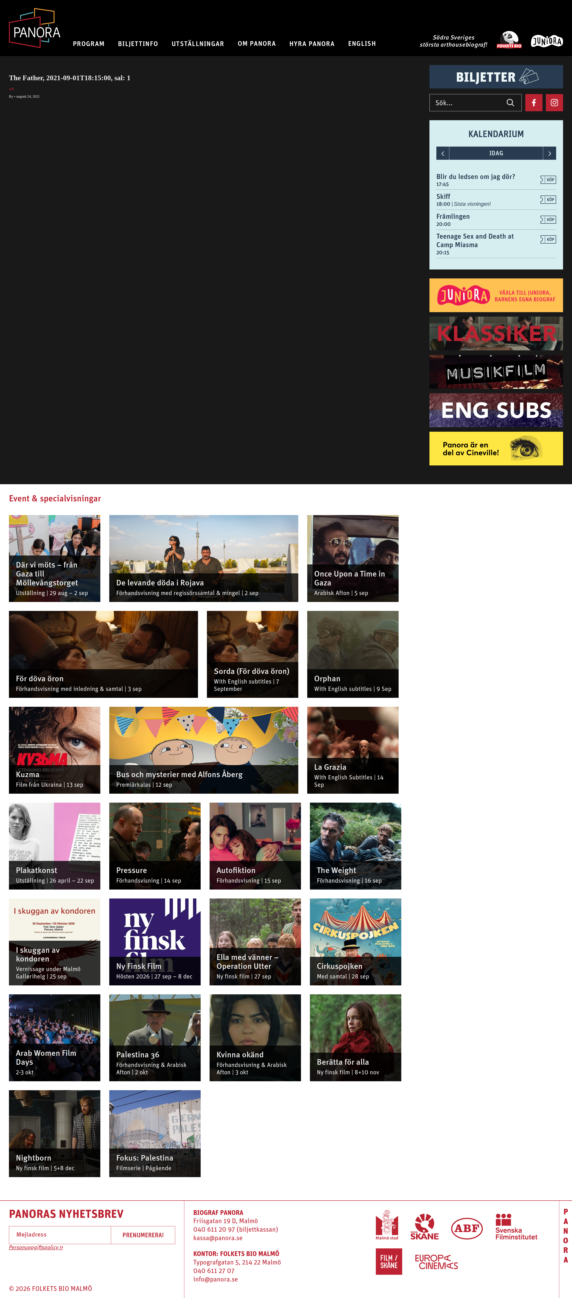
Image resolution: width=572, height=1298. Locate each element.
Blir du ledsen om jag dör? (475, 176)
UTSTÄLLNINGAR (198, 43)
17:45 (442, 184)
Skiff (443, 196)
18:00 (444, 204)
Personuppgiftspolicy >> (36, 1247)
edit (11, 89)
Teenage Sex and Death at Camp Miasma (475, 240)
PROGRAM (89, 43)
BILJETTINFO (138, 43)
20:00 (443, 224)
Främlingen (453, 216)
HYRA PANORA (312, 43)
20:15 (442, 252)
